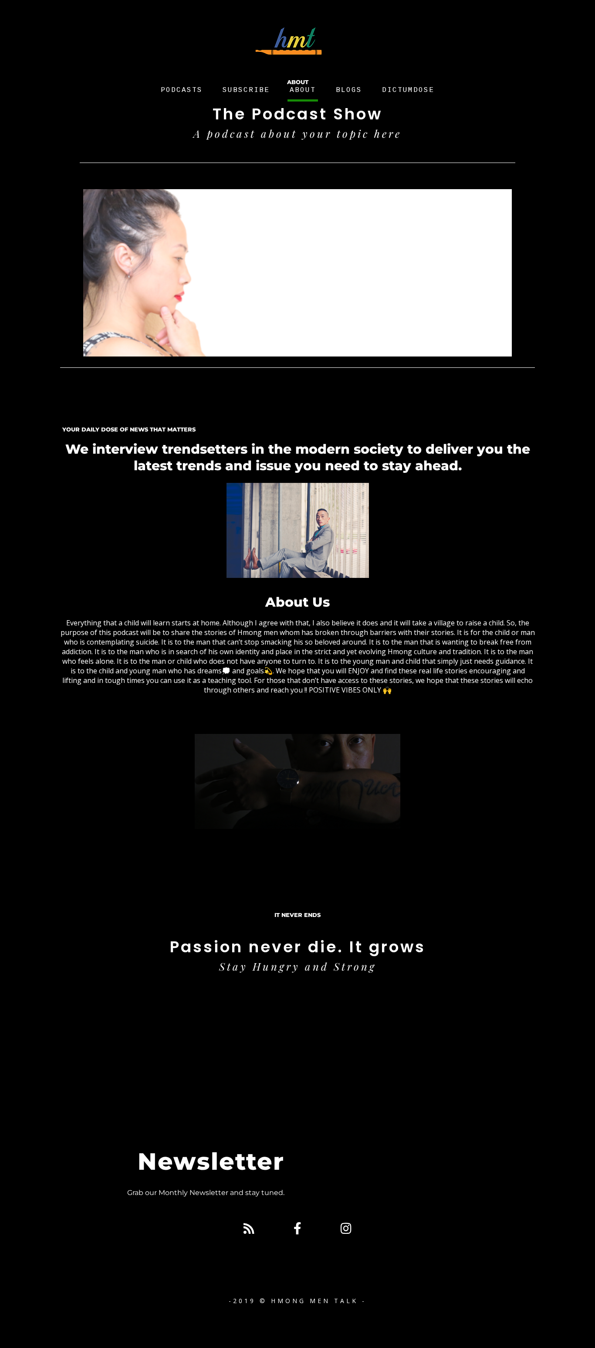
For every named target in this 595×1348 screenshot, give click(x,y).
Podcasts (182, 90)
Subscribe (246, 90)
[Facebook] (297, 1229)
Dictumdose (408, 90)
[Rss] (249, 1229)
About (303, 90)
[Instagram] (346, 1229)
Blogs (349, 90)
